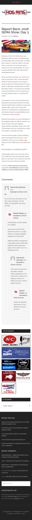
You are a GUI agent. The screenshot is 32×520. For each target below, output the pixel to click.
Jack (3, 461)
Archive (10, 165)
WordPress (17, 513)
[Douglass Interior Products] (23, 381)
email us (16, 498)
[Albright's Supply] (9, 393)
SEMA (26, 169)
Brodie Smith (5, 464)
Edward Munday (6, 455)
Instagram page (22, 140)
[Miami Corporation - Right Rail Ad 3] (16, 358)
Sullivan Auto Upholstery (17, 187)
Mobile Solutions (13, 82)
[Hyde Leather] (23, 369)
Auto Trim (22, 167)
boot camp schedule (13, 114)
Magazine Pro (18, 511)
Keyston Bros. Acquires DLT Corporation (17, 461)
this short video (12, 496)
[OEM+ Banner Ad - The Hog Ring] (9, 369)
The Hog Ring (16, 12)
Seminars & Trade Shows (20, 165)
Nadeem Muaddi (18, 213)
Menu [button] (17, 2)
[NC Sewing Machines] (16, 346)
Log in (23, 513)
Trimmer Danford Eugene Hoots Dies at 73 (13, 439)
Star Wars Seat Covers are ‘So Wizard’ (17, 476)
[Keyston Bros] (9, 381)
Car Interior (11, 169)
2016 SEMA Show (17, 56)
